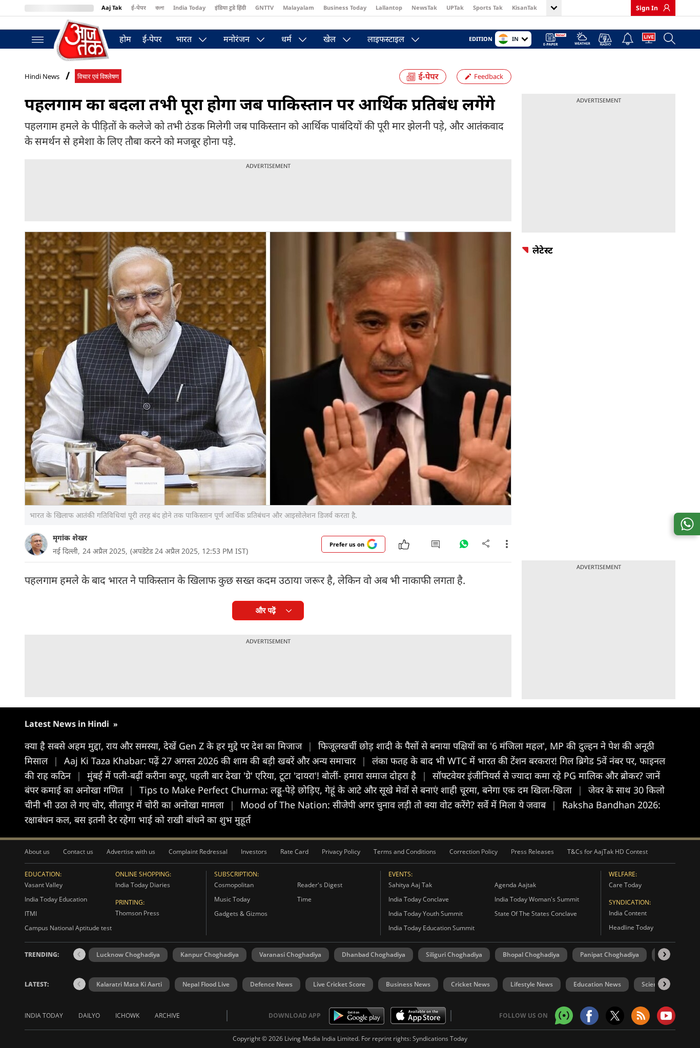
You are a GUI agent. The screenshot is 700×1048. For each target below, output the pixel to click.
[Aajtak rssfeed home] (640, 1016)
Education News (597, 984)
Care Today (625, 885)
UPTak (455, 7)
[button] (664, 954)
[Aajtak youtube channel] (666, 1016)
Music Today (232, 899)
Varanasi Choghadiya (290, 954)
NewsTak (424, 7)
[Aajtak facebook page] (589, 1016)
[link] (664, 7)
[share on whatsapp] (687, 524)
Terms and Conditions (405, 851)
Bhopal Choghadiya (531, 954)
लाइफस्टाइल (385, 39)
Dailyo (89, 1015)
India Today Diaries (142, 885)
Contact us (78, 851)
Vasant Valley (44, 885)
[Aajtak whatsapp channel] (564, 1015)
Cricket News (470, 984)
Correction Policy (473, 851)
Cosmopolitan (234, 885)
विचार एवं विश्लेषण (98, 76)
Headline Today (631, 927)
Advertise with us (131, 851)
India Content (628, 913)
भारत (184, 39)
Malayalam (298, 7)
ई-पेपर (138, 7)
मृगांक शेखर (70, 537)
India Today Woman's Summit (537, 899)
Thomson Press (137, 913)
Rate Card (294, 851)
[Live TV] (648, 40)
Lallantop (389, 7)
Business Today (344, 7)
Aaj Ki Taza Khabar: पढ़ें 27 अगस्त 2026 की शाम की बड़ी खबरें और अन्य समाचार (215, 760)
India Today (189, 7)
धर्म (286, 39)
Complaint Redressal (198, 851)
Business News (408, 984)
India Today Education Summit (431, 928)
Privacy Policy (341, 851)
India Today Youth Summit (425, 913)
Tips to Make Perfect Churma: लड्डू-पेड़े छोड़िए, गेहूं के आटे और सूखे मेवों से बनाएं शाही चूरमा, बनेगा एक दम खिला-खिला (361, 790)
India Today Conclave (418, 899)
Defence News (271, 984)
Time (304, 899)
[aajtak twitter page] (615, 1016)
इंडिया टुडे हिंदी (230, 7)
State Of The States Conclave (536, 913)
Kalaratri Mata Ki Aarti (129, 984)
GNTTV (264, 7)
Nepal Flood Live (206, 984)
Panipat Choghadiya (609, 954)
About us (37, 851)
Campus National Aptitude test (68, 928)
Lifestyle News (531, 984)
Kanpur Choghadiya (209, 954)
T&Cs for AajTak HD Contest (607, 851)
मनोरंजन (236, 39)
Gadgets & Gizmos (240, 913)
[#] (463, 546)
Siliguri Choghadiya (454, 954)
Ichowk (127, 1015)
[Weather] (582, 40)
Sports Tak (488, 7)
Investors (254, 851)
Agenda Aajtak (515, 885)
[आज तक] (83, 40)
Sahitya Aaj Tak (410, 885)
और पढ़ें (266, 610)
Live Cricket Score (339, 984)
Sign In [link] (647, 8)
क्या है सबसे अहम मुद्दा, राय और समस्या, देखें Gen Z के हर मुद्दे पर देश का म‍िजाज (169, 746)
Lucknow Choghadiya (128, 954)
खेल (329, 39)
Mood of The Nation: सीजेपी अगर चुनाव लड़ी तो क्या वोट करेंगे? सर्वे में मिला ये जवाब (398, 805)
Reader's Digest (319, 885)
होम (125, 39)
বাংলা (159, 7)
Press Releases (532, 851)
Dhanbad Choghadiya (373, 954)
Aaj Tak (111, 7)
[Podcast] (606, 39)
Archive (167, 1015)
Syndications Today (440, 1038)
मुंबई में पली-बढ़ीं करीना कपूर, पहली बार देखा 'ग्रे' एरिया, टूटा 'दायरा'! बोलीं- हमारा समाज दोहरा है (257, 775)
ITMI (31, 913)
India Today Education (56, 899)
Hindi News (42, 76)
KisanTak (524, 7)
